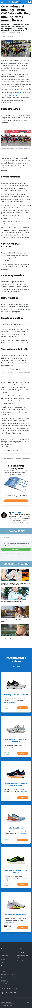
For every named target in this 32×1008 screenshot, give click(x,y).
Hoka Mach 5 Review (16, 828)
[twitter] (6, 992)
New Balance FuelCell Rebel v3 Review (16, 740)
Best (2, 952)
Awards (3, 971)
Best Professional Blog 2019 (8, 974)
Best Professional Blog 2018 (8, 978)
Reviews (3, 949)
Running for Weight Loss (8, 638)
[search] (29, 2)
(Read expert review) (9, 702)
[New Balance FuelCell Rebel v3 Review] (16, 729)
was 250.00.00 (7, 885)
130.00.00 (6, 752)
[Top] (30, 1002)
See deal (22, 708)
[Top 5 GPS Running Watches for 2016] (16, 593)
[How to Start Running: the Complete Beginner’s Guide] (16, 612)
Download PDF (16, 501)
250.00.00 (7, 883)
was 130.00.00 (6, 754)
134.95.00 (6, 797)
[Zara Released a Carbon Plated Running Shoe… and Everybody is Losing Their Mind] (16, 575)
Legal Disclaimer (21, 949)
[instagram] (10, 992)
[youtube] (15, 992)
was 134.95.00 (6, 798)
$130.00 (6, 928)
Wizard (3, 959)
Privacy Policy (21, 952)
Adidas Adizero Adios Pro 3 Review (16, 871)
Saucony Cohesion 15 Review (16, 694)
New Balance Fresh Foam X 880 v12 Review (16, 784)
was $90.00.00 (7, 929)
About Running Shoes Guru (23, 956)
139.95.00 (6, 839)
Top (28, 1002)
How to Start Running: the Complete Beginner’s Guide (14, 620)
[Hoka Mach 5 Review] (16, 817)
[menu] (2, 2)
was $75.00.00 (7, 710)
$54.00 (6, 708)
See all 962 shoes (16, 666)
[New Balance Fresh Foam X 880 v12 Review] (16, 773)
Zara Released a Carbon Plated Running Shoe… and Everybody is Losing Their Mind (15, 584)
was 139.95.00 (6, 841)
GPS (2, 962)
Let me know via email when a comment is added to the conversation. (15, 544)
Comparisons (4, 955)
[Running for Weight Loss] (16, 630)
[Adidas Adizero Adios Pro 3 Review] (16, 860)
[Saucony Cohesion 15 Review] (16, 684)
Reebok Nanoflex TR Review (16, 914)
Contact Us (20, 961)
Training (3, 966)
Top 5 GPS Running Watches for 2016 (11, 601)
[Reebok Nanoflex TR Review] (16, 904)
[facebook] (2, 992)
